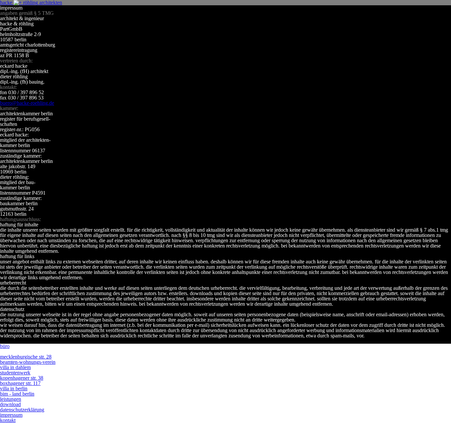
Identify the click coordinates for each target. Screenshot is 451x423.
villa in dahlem (15, 367)
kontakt (8, 420)
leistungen (10, 399)
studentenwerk (15, 372)
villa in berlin (13, 388)
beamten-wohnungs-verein (27, 362)
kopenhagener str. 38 (21, 378)
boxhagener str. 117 (20, 383)
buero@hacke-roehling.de (27, 103)
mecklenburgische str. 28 (26, 357)
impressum (11, 415)
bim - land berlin (17, 394)
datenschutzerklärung (22, 409)
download (10, 404)
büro (5, 346)
